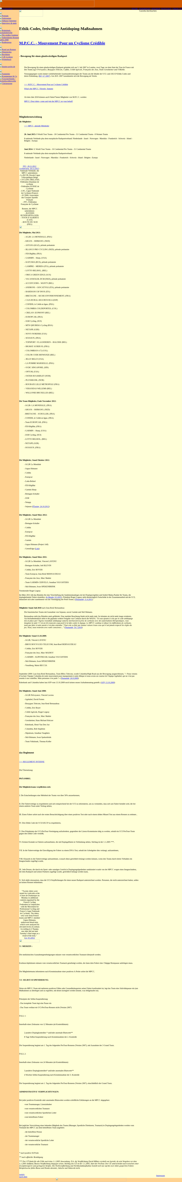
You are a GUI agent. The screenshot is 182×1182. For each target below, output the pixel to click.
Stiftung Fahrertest (9, 21)
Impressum (160, 1176)
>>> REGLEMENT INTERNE (31, 762)
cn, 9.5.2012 (30, 938)
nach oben (23, 1177)
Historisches (7, 52)
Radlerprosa (6, 42)
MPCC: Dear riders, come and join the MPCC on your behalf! (48, 101)
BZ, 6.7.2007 (44, 76)
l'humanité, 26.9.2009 (69, 678)
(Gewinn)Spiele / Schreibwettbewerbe (8, 80)
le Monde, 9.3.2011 (54, 597)
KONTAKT (166, 9)
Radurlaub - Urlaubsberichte (6, 31)
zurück (22, 1174)
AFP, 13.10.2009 (107, 682)
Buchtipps (6, 54)
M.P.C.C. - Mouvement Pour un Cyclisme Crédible (62, 43)
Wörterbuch (6, 59)
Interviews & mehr (9, 23)
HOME (135, 9)
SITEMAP (156, 9)
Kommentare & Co (9, 76)
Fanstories (6, 74)
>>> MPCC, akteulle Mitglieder (36, 126)
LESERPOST (144, 9)
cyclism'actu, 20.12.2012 (29, 168)
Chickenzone (7, 83)
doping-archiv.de (8, 67)
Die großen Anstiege (10, 35)
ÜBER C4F (177, 9)
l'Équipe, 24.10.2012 (41, 506)
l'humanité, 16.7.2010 (73, 627)
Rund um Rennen (9, 49)
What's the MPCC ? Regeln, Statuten (38, 89)
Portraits (5, 16)
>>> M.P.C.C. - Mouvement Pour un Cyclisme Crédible (46, 84)
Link (37, 549)
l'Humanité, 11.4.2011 (83, 599)
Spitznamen (6, 18)
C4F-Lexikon (7, 57)
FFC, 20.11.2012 (29, 166)
